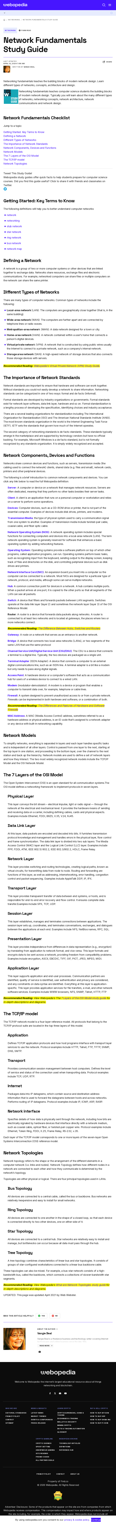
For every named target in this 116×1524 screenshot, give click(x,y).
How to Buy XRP (97, 1416)
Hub (10, 586)
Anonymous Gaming (45, 1450)
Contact (10, 1419)
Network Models (13, 151)
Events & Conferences (42, 1419)
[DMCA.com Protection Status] (58, 1493)
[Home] (4, 20)
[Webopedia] (15, 5)
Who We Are (11, 1408)
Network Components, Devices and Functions (29, 147)
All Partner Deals (45, 1460)
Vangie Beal (29, 67)
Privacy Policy (13, 1416)
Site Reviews (42, 1453)
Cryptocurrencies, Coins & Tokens (70, 1414)
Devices (13, 507)
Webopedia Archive (68, 1439)
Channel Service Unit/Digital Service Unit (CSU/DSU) (40, 651)
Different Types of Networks (19, 139)
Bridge (12, 640)
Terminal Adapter (18, 661)
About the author (46, 1329)
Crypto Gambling (44, 1439)
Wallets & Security (67, 1422)
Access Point (16, 675)
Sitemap (10, 1423)
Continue (96, 1519)
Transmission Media (20, 518)
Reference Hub (66, 1450)
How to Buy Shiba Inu (100, 1419)
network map (14, 248)
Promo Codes (42, 1457)
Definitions (64, 1447)
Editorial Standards (16, 1413)
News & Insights (39, 1408)
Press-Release (38, 1423)
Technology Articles (69, 1443)
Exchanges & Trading (67, 1418)
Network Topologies (15, 163)
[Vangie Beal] (6, 67)
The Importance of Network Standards (25, 143)
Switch (12, 600)
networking (13, 220)
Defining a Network (14, 136)
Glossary (62, 1432)
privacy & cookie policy (76, 1519)
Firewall (12, 695)
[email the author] (39, 1352)
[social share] (50, 1394)
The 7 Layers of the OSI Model (21, 155)
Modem (12, 685)
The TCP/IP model (13, 159)
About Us (75, 1474)
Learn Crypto (64, 1408)
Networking (14, 20)
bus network (14, 243)
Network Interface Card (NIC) (25, 572)
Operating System (19, 550)
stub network (14, 226)
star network (14, 231)
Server (12, 487)
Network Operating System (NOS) (28, 532)
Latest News (37, 1413)
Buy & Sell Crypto (99, 1408)
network (11, 215)
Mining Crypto (64, 1425)
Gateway (13, 634)
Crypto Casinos (43, 1443)
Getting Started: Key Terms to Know (23, 132)
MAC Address (16, 715)
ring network (14, 237)
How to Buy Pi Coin (99, 1423)
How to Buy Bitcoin (99, 1413)
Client (11, 497)
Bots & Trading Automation (71, 1429)
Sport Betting (43, 1447)
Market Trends (38, 1416)
